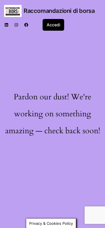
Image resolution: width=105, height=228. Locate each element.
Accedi (53, 24)
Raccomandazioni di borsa (59, 10)
